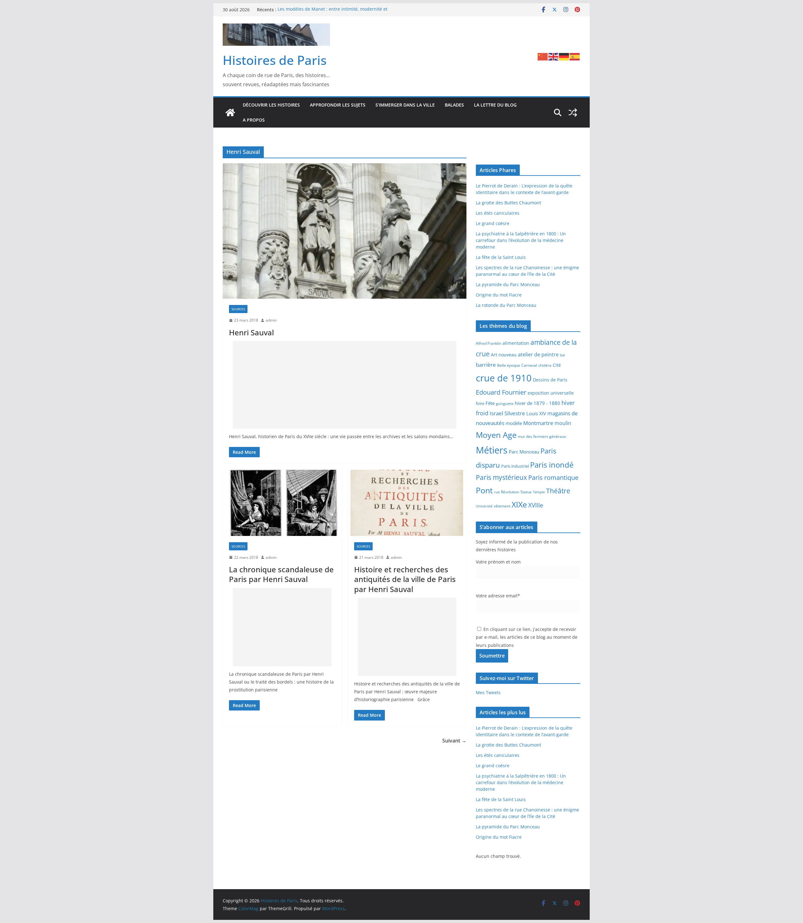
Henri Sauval (251, 332)
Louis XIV (536, 413)
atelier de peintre (538, 354)
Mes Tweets (488, 692)
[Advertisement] (344, 385)
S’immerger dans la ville (405, 105)
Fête (490, 403)
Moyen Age (496, 435)
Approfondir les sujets (337, 105)
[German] (564, 56)
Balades (454, 105)
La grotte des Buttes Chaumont (508, 203)
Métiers (492, 450)
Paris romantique (553, 477)
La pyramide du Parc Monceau (508, 284)
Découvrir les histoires (271, 105)
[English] (553, 56)
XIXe (519, 504)
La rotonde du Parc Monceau (506, 305)
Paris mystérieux (501, 477)
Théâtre (558, 490)
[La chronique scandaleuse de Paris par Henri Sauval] (282, 503)
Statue (526, 492)
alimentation (516, 343)
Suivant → (454, 740)
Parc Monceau (524, 451)
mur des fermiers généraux (542, 436)
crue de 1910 (504, 378)
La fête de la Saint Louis (501, 257)
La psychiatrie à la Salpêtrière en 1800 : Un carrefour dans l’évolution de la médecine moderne (521, 240)
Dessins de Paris (550, 380)
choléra (544, 365)
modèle (514, 423)
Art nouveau (504, 355)
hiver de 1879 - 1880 (537, 403)
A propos (254, 120)
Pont (484, 490)
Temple (539, 492)
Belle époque (508, 365)
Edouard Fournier (501, 392)
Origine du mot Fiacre (499, 295)
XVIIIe (535, 505)
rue (497, 492)
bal (562, 355)
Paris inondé (551, 465)
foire (480, 403)
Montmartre (538, 423)
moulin (563, 423)
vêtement (502, 505)
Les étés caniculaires (497, 213)
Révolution (510, 492)
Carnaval (529, 365)
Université (484, 506)
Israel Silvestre (507, 413)
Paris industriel (515, 466)
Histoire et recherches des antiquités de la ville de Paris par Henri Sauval (405, 579)
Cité (557, 365)
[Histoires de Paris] (230, 112)
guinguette (504, 403)
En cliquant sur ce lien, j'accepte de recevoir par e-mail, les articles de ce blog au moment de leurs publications (526, 637)
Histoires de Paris (275, 60)
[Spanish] (575, 56)
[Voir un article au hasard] (572, 112)
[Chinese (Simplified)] (543, 56)
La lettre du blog (495, 105)
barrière (486, 364)
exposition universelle (551, 393)
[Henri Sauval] (344, 231)
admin (271, 320)
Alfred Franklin (488, 343)
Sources (238, 309)
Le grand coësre (492, 223)
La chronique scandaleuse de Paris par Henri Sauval (281, 574)
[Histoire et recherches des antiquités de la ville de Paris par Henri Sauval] (407, 503)
